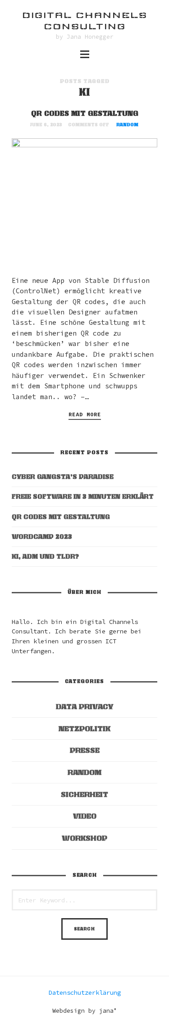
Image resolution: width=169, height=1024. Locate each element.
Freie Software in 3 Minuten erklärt (83, 496)
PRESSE (85, 750)
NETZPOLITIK (84, 728)
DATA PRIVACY (84, 706)
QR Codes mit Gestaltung (84, 113)
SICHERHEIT (84, 794)
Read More (85, 414)
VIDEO (84, 815)
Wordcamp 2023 (42, 536)
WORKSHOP (84, 837)
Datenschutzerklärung (85, 992)
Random (127, 124)
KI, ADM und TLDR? (45, 556)
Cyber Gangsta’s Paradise (63, 476)
